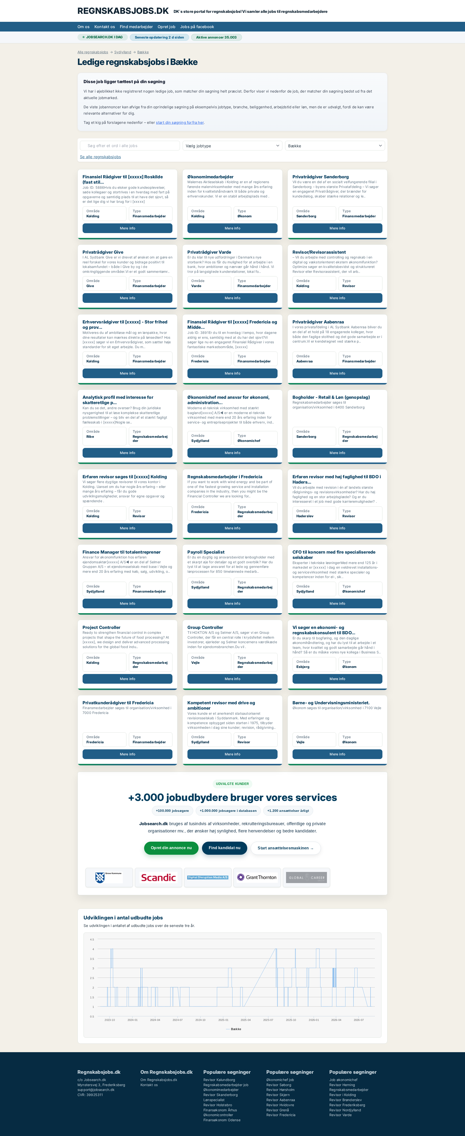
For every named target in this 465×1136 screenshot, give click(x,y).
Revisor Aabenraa (280, 1100)
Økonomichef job (280, 1080)
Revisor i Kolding (342, 1095)
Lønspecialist (214, 1100)
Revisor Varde (340, 1115)
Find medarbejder (136, 26)
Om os (84, 26)
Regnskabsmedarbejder (348, 1090)
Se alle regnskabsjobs (100, 156)
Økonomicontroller (218, 1115)
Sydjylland (122, 52)
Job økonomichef (343, 1080)
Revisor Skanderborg (220, 1095)
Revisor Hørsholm (280, 1090)
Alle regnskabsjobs (93, 52)
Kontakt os (104, 26)
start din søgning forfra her (180, 122)
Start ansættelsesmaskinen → (286, 848)
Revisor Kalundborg (219, 1080)
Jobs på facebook (197, 26)
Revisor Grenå (277, 1110)
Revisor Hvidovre (280, 1105)
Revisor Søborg (278, 1085)
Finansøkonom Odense (221, 1120)
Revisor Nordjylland (345, 1110)
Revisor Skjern (278, 1095)
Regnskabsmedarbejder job (225, 1085)
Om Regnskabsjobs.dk (158, 1080)
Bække (143, 52)
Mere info (127, 228)
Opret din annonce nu (171, 848)
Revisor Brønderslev (345, 1100)
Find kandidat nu (224, 848)
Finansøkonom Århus (220, 1110)
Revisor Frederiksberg (347, 1105)
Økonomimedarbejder (221, 1090)
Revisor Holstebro (217, 1105)
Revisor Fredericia (281, 1115)
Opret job (166, 26)
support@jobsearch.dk (96, 1090)
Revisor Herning (342, 1085)
